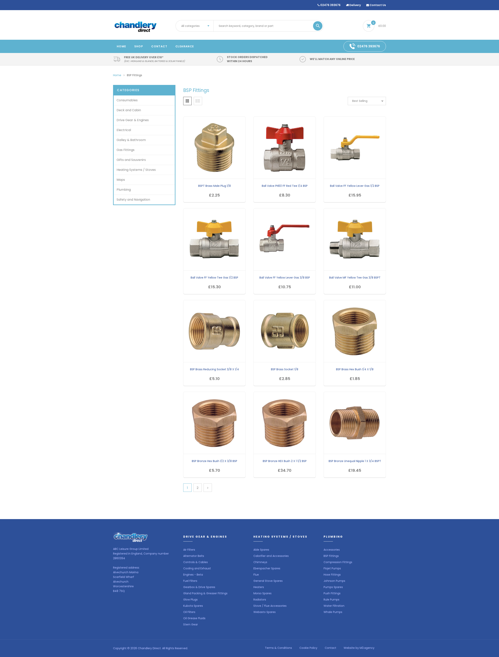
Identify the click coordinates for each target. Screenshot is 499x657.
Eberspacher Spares (266, 568)
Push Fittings (332, 593)
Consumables (127, 100)
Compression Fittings (338, 562)
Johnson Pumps (334, 580)
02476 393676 (330, 5)
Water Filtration (334, 605)
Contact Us (377, 5)
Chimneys (260, 562)
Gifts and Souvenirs (131, 160)
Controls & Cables (195, 562)
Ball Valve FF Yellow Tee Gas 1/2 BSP (214, 278)
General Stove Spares (268, 580)
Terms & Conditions (278, 647)
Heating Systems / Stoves (136, 170)
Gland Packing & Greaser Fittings (205, 593)
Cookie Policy (308, 647)
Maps (121, 179)
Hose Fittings (332, 574)
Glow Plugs (190, 599)
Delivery (355, 5)
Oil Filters (189, 612)
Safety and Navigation (133, 199)
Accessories (332, 549)
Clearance (184, 46)
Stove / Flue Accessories (270, 605)
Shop (138, 46)
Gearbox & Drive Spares (199, 587)
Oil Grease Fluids (194, 618)
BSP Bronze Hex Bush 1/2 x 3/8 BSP (214, 461)
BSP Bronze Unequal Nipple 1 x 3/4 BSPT (355, 461)
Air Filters (189, 549)
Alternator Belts (193, 555)
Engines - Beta (193, 574)
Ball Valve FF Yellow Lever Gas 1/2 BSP (355, 186)
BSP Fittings (331, 555)
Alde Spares (261, 549)
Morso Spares (262, 593)
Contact (159, 46)
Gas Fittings (125, 150)
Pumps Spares (333, 587)
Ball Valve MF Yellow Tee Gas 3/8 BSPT (354, 278)
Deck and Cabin (129, 110)
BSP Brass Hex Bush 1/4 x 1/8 (354, 369)
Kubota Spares (193, 605)
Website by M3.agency (359, 647)
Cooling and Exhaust (197, 568)
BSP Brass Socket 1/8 (284, 369)
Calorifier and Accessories (271, 555)
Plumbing (124, 189)
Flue (256, 574)
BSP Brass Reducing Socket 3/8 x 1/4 (214, 369)
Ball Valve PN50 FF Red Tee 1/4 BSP (285, 186)
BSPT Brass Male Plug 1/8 (214, 186)
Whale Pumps (333, 612)
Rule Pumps (331, 599)
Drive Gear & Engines (133, 120)
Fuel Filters (190, 580)
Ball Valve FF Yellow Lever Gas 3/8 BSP (284, 278)
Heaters (258, 587)
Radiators (259, 599)
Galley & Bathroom (131, 140)
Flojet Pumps (332, 568)
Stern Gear (190, 624)
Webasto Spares (264, 612)
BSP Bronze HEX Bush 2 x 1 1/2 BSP (285, 461)
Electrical (124, 130)
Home (121, 46)
